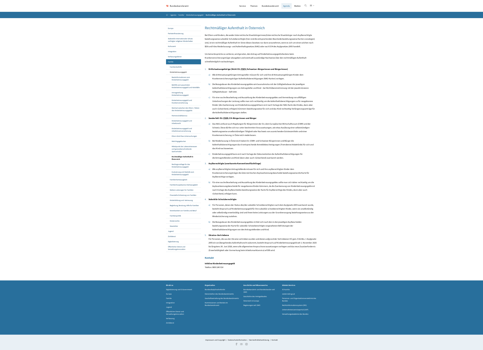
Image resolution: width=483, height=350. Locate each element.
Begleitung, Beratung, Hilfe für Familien (184, 205)
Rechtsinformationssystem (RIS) (294, 305)
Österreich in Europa (251, 301)
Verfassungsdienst (175, 56)
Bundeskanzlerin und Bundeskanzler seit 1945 (259, 290)
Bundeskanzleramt (270, 6)
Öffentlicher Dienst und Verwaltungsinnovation (176, 248)
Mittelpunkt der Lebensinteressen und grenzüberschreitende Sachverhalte (184, 149)
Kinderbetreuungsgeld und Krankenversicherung (182, 101)
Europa (170, 28)
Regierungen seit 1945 (251, 305)
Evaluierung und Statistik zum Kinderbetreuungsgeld (183, 173)
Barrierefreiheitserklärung (259, 340)
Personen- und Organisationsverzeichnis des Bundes (299, 299)
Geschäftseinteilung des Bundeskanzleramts (222, 298)
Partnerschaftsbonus (179, 115)
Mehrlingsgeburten (179, 141)
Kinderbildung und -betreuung (181, 200)
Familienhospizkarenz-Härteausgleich (184, 185)
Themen (253, 6)
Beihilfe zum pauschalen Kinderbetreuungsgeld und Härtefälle (186, 86)
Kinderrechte (174, 221)
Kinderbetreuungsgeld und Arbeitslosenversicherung (182, 129)
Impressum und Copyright (215, 340)
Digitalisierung (173, 241)
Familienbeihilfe (176, 67)
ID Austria (286, 289)
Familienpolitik (175, 216)
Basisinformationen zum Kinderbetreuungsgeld (181, 78)
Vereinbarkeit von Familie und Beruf (183, 210)
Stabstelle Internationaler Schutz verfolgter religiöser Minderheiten (180, 39)
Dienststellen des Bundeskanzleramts (219, 294)
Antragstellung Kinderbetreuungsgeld (180, 93)
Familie (181, 15)
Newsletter (174, 226)
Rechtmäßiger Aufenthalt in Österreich (182, 157)
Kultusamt (172, 46)
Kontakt (275, 340)
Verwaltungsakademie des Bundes (295, 314)
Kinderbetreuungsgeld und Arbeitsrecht (182, 122)
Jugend (171, 231)
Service (242, 6)
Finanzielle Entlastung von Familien (183, 195)
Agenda (286, 6)
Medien (297, 6)
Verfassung (170, 318)
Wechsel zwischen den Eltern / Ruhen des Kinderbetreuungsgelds (185, 109)
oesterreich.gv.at (288, 294)
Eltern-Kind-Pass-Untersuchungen (184, 136)
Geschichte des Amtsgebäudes (255, 296)
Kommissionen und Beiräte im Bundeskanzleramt (216, 304)
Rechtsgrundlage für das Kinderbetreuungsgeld (181, 165)
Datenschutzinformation (237, 340)
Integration (172, 51)
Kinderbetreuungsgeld (195, 15)
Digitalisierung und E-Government (179, 289)
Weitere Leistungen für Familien (181, 190)
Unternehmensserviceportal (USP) (295, 309)
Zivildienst (172, 236)
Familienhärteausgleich (178, 180)
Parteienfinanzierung (175, 33)
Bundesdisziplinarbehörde (215, 289)
